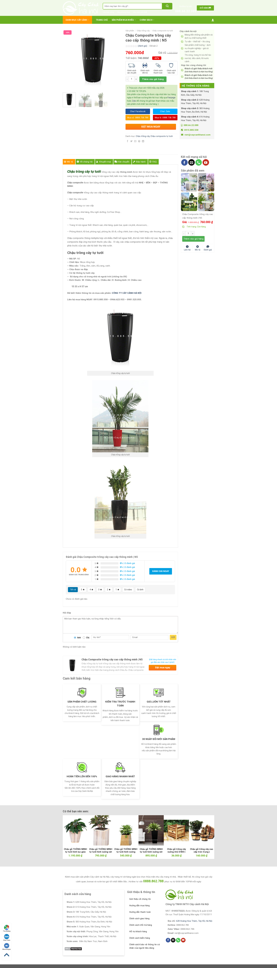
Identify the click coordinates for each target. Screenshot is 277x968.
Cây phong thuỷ (123, 12)
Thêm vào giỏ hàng (153, 79)
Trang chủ (102, 20)
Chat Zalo (6, 940)
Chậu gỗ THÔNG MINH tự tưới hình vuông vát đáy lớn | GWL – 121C (151, 852)
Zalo (134, 101)
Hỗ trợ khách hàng (138, 931)
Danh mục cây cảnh (76, 20)
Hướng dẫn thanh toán (140, 912)
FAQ (154, 161)
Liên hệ (187, 249)
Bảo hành (140, 161)
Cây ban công (108, 12)
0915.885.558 (191, 130)
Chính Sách (146, 20)
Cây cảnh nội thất (140, 12)
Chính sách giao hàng (139, 918)
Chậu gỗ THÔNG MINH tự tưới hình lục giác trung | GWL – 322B (75, 852)
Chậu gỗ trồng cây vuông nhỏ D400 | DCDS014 (176, 852)
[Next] (118, 60)
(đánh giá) (143, 46)
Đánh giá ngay (160, 571)
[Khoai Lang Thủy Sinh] (206, 201)
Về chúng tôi (86, 161)
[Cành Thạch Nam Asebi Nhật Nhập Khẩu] (189, 182)
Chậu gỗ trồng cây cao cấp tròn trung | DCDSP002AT (201, 852)
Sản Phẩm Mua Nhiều (123, 20)
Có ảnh (140, 589)
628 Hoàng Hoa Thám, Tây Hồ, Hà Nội (194, 921)
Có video (128, 589)
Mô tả (70, 161)
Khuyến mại (105, 161)
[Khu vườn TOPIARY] (189, 201)
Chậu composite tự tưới (162, 31)
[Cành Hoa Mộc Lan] (206, 182)
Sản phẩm (130, 31)
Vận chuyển (123, 161)
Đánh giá (208, 249)
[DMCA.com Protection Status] (73, 948)
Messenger (6, 949)
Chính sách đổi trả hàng (140, 925)
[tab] (69, 161)
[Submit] (167, 6)
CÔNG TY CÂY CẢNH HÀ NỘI (126, 293)
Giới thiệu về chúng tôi (140, 899)
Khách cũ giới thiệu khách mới (199, 70)
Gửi (173, 637)
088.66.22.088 (185, 11)
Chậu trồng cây (143, 31)
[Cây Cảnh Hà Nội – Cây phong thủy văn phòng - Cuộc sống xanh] (80, 8)
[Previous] (67, 60)
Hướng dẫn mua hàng (139, 905)
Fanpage (171, 97)
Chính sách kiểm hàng (139, 938)
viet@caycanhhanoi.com (197, 134)
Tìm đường (6, 931)
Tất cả (73, 589)
